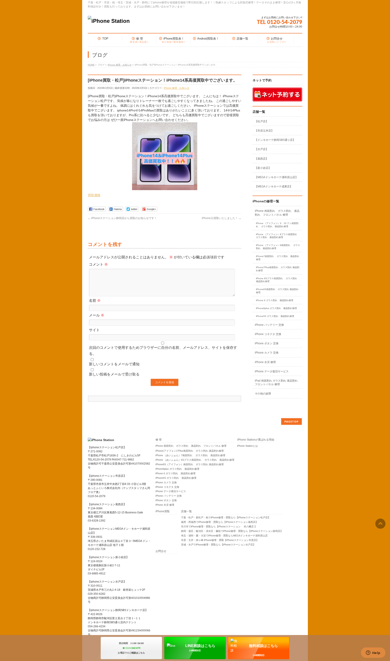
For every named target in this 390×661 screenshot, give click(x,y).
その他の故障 (263, 393)
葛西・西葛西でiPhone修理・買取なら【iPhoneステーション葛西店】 (219, 522)
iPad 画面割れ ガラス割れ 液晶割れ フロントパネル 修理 (276, 382)
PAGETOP (291, 421)
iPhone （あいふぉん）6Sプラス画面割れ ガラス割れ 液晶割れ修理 (195, 459)
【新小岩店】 (263, 168)
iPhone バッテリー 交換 (269, 324)
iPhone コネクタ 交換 (268, 334)
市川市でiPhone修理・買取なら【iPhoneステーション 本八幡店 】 (219, 526)
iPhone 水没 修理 (265, 362)
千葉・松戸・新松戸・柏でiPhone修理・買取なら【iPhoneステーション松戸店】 (225, 517)
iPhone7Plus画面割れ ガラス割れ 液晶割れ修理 (277, 269)
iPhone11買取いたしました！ (221, 218)
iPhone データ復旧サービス (272, 371)
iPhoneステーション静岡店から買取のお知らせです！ (122, 218)
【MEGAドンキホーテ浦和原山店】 (276, 177)
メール (96, 315)
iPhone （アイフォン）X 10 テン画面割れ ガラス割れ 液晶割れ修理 (277, 225)
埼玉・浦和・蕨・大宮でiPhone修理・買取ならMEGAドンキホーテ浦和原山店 (224, 535)
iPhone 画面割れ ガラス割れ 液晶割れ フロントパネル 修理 (277, 212)
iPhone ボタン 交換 (267, 343)
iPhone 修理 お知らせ (176, 88)
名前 (95, 300)
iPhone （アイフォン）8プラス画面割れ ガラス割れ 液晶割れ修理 (278, 236)
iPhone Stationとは (247, 445)
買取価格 (94, 195)
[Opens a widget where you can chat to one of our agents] (373, 653)
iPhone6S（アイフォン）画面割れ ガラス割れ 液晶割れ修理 (190, 464)
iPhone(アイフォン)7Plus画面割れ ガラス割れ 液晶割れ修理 (190, 450)
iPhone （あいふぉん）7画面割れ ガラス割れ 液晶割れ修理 (190, 455)
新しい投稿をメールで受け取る (114, 374)
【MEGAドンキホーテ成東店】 (273, 186)
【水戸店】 (261, 149)
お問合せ (161, 551)
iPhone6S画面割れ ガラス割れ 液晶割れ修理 (277, 291)
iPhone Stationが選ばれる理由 (255, 439)
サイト (94, 330)
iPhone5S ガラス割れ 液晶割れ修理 (275, 316)
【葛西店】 (261, 158)
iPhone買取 (164, 511)
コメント (98, 264)
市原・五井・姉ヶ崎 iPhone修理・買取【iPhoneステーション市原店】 (220, 540)
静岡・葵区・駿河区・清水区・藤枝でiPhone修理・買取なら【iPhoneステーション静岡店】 (232, 531)
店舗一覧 (186, 511)
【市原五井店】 (264, 130)
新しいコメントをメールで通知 (114, 364)
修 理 (159, 439)
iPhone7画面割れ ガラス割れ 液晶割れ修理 (277, 258)
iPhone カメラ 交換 (267, 352)
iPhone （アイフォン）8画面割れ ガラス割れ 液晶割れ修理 (278, 247)
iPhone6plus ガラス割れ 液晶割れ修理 (276, 308)
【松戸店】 (261, 121)
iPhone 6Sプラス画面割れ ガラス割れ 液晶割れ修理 (277, 280)
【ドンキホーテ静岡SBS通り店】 (275, 140)
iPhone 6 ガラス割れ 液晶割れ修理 (274, 300)
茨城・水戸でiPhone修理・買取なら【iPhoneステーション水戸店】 (218, 544)
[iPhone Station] (109, 21)
